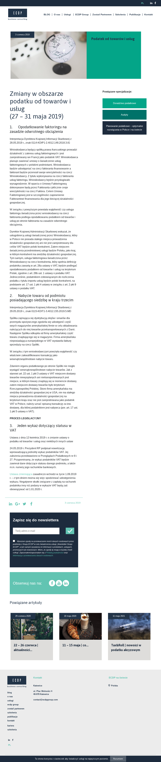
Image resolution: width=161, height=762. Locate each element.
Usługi (67, 14)
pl (142, 3)
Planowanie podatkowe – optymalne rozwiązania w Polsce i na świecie (124, 128)
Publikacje (135, 14)
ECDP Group (82, 14)
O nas (57, 14)
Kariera (10, 725)
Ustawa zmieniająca (21, 474)
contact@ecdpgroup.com (45, 699)
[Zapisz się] (70, 531)
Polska (114, 685)
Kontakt (148, 14)
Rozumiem (118, 759)
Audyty (124, 114)
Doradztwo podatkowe (124, 103)
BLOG (47, 14)
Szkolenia (120, 14)
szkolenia (12, 729)
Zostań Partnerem (101, 14)
